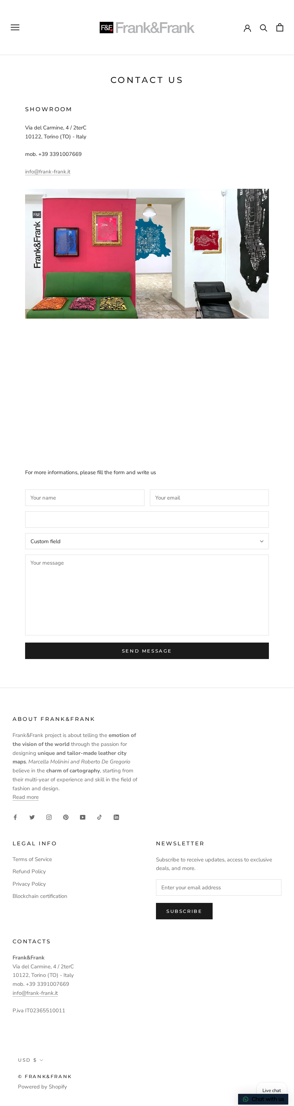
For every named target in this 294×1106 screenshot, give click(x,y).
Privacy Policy (29, 884)
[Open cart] (279, 27)
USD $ (27, 1060)
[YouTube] (82, 816)
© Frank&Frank (45, 1076)
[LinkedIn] (116, 816)
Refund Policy (29, 871)
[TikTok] (99, 816)
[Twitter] (32, 816)
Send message (147, 651)
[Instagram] (49, 816)
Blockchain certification (40, 896)
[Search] (263, 27)
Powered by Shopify (42, 1086)
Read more (26, 797)
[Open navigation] (15, 27)
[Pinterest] (65, 816)
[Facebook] (15, 816)
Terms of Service (32, 859)
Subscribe (184, 911)
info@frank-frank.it (47, 171)
